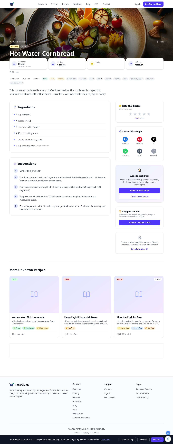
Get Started (109, 397)
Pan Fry (60, 79)
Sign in (137, 118)
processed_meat (17, 83)
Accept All (157, 439)
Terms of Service (144, 389)
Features (42, 4)
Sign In (137, 4)
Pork (44, 79)
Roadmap (77, 4)
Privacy (86, 432)
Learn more (105, 439)
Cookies (95, 432)
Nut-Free (83, 79)
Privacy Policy (142, 393)
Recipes (65, 4)
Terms (76, 432)
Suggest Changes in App (139, 222)
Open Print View (138, 249)
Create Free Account (139, 196)
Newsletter (78, 413)
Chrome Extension (81, 417)
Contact (106, 4)
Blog (88, 4)
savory (108, 79)
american (149, 79)
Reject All (143, 439)
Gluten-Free (71, 79)
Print (161, 42)
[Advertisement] (86, 351)
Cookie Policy (142, 397)
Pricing (54, 4)
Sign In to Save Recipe (139, 190)
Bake (52, 79)
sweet (100, 79)
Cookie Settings (127, 439)
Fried (92, 79)
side (124, 79)
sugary (117, 79)
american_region (136, 79)
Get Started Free (153, 4)
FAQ (97, 4)
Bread (24, 47)
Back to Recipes (19, 42)
